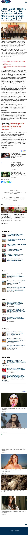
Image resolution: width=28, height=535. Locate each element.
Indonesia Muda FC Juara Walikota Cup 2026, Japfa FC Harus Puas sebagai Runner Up (16, 347)
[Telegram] (10, 182)
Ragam (2, 5)
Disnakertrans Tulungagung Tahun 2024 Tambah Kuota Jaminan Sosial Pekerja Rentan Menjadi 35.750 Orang (6, 218)
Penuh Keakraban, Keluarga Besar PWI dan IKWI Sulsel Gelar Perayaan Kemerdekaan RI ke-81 (16, 370)
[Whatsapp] (7, 182)
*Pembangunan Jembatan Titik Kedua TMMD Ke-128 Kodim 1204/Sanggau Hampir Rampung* (15, 275)
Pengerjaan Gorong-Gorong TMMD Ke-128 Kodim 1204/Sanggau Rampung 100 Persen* (16, 282)
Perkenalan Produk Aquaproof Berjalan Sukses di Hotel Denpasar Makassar (15, 318)
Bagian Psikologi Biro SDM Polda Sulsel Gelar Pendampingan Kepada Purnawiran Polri (19, 216)
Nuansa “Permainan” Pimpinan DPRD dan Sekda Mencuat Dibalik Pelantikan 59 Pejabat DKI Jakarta (16, 289)
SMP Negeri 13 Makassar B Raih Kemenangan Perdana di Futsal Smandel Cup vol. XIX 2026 (15, 303)
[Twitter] (5, 182)
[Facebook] (2, 182)
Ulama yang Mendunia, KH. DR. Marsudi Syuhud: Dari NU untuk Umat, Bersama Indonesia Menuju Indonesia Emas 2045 (16, 362)
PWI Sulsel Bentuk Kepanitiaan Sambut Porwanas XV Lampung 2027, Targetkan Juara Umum (16, 340)
